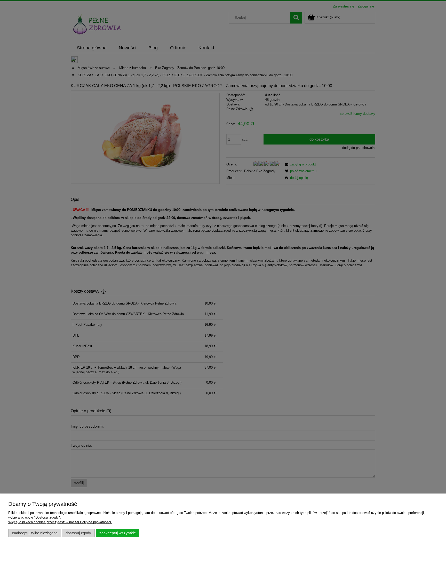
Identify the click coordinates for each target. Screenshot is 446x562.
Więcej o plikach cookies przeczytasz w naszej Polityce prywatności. (60, 522)
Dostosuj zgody (78, 533)
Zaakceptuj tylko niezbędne (35, 533)
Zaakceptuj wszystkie (117, 533)
